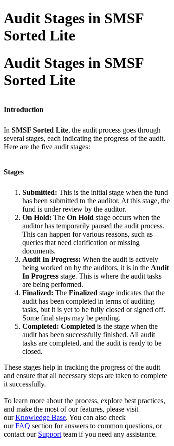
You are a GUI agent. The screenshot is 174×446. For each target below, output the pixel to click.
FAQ (22, 426)
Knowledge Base (40, 417)
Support (49, 434)
